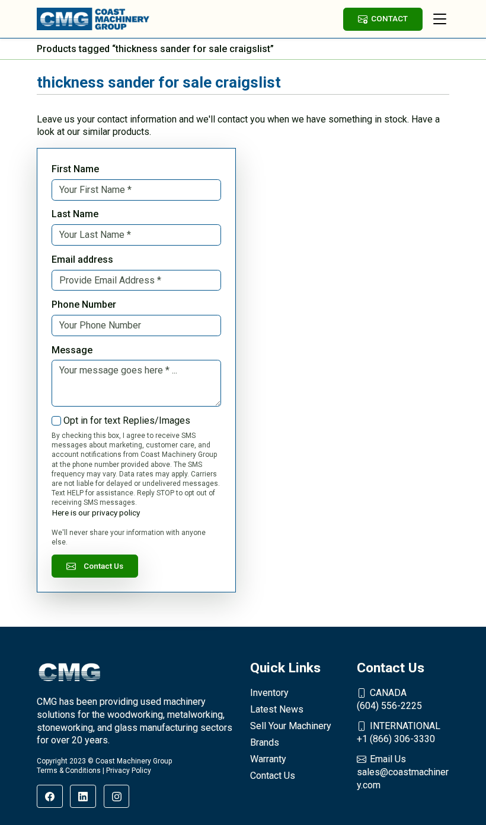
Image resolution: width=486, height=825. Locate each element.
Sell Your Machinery (290, 725)
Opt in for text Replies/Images (126, 420)
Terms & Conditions (69, 770)
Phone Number (84, 304)
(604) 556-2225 (389, 699)
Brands (264, 742)
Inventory (269, 692)
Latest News (276, 709)
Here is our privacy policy (96, 512)
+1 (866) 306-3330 (398, 732)
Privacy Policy (128, 770)
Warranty (268, 759)
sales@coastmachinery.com (403, 771)
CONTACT (389, 18)
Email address (82, 259)
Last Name (75, 214)
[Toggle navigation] (439, 18)
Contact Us (103, 566)
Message (72, 350)
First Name (75, 169)
